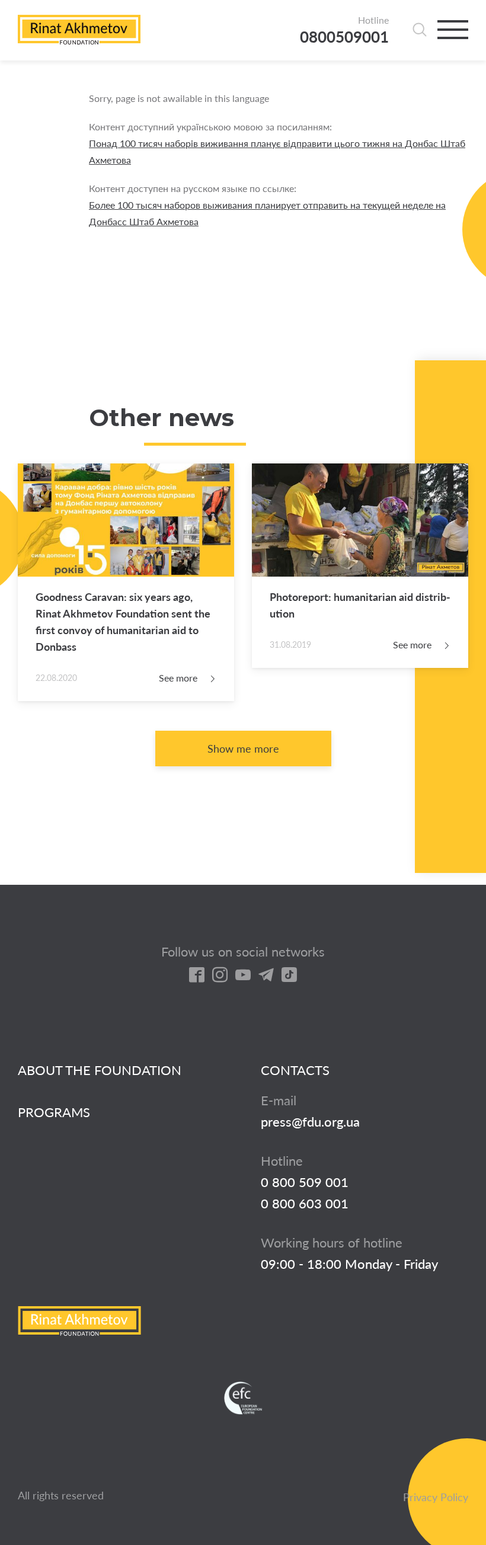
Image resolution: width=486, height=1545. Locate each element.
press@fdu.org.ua (310, 1122)
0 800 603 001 (304, 1203)
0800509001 (344, 37)
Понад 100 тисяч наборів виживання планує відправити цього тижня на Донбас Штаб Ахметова (277, 151)
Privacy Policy (435, 1497)
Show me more (243, 748)
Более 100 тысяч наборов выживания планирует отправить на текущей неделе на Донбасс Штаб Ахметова (267, 213)
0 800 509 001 (304, 1182)
